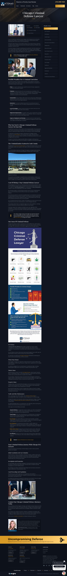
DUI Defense (47, 34)
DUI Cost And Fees (48, 39)
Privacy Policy (45, 551)
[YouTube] (52, 565)
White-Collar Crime (48, 56)
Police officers (17, 134)
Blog (33, 5)
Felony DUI (46, 53)
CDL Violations (13, 423)
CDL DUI (46, 73)
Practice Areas (45, 549)
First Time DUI (47, 31)
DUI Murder (47, 70)
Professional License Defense (50, 76)
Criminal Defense (48, 28)
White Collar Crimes (14, 429)
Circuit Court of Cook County (19, 145)
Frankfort (39, 570)
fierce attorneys (18, 217)
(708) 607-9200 (10, 556)
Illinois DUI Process (48, 48)
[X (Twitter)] (46, 565)
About (17, 5)
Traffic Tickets (47, 36)
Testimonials (23, 5)
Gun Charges (12, 418)
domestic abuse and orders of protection (22, 400)
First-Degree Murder (26, 372)
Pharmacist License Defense (49, 42)
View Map (10, 552)
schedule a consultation (18, 516)
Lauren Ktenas (30, 33)
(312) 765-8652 (10, 548)
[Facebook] (44, 565)
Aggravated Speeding (48, 68)
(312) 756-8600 (22, 548)
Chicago (45, 570)
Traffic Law (46, 65)
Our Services (28, 5)
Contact (36, 5)
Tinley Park (25, 570)
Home (28, 9)
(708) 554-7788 (33, 548)
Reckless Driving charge (30, 395)
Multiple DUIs (47, 45)
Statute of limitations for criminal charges (25, 439)
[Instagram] (49, 565)
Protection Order (48, 59)
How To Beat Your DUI (48, 51)
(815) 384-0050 (22, 556)
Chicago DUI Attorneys (24, 355)
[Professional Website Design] (12, 573)
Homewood (32, 570)
